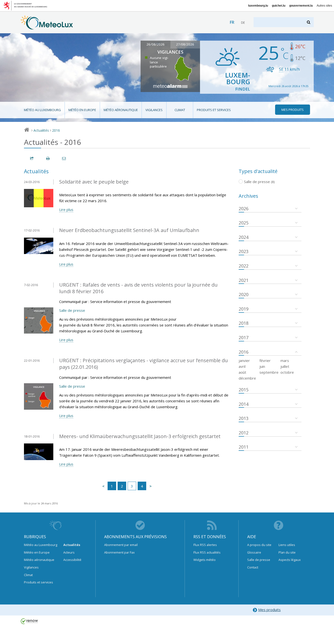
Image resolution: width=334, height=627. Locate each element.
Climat (180, 110)
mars (284, 360)
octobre (287, 372)
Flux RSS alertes (205, 545)
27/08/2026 (185, 44)
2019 (243, 309)
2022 (243, 266)
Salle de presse (72, 310)
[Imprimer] (48, 158)
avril (242, 366)
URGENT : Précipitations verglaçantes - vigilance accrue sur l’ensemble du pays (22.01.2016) (143, 363)
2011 (243, 447)
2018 (243, 323)
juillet (284, 366)
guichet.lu (278, 5)
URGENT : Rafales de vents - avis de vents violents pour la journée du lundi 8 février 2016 (138, 288)
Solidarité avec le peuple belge (94, 181)
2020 (243, 294)
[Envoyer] (64, 158)
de (243, 23)
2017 (243, 337)
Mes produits (269, 609)
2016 (56, 130)
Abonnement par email (121, 545)
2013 (243, 418)
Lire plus (66, 209)
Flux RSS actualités (207, 552)
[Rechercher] (309, 22)
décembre (247, 378)
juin (262, 366)
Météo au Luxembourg (42, 110)
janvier (244, 360)
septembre (268, 372)
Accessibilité (72, 559)
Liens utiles (286, 545)
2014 (243, 404)
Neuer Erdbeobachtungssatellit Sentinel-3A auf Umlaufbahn (129, 230)
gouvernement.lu (301, 5)
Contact (252, 567)
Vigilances (154, 110)
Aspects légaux (289, 559)
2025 (243, 223)
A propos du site (259, 545)
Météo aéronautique (121, 110)
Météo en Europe (82, 110)
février (265, 360)
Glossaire (254, 552)
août (242, 372)
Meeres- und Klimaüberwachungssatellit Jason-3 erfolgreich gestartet (140, 436)
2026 (243, 208)
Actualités (41, 130)
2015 (243, 390)
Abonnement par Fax (119, 552)
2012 (243, 433)
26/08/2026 (155, 44)
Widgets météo (204, 559)
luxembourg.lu (258, 5)
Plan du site (287, 552)
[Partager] (32, 158)
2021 (243, 280)
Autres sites (324, 5)
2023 (243, 251)
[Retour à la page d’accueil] (46, 27)
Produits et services (214, 110)
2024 (243, 237)
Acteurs (69, 552)
